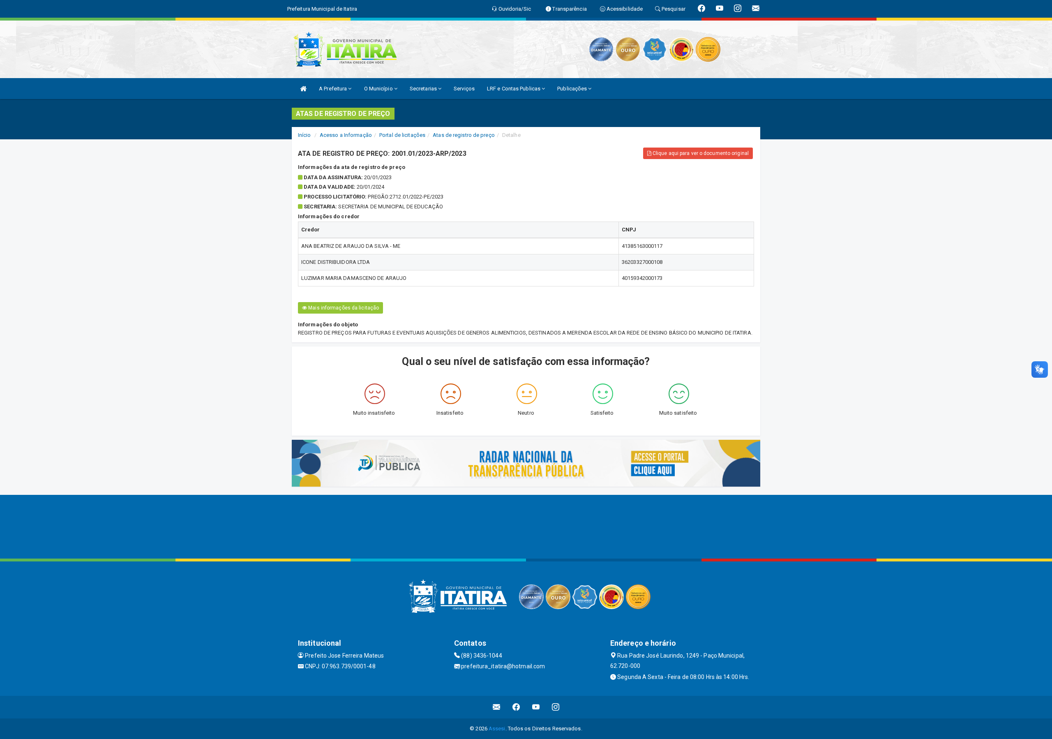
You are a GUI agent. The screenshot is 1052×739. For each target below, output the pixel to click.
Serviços (464, 88)
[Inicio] (303, 88)
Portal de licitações (402, 135)
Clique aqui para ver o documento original (700, 153)
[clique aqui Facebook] (516, 707)
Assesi (497, 728)
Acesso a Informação (346, 135)
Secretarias (424, 88)
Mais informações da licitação (343, 308)
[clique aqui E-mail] (496, 707)
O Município (379, 88)
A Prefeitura (333, 88)
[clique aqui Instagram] (556, 707)
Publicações (572, 88)
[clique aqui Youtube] (536, 707)
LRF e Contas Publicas (514, 88)
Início (304, 135)
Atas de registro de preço (464, 135)
